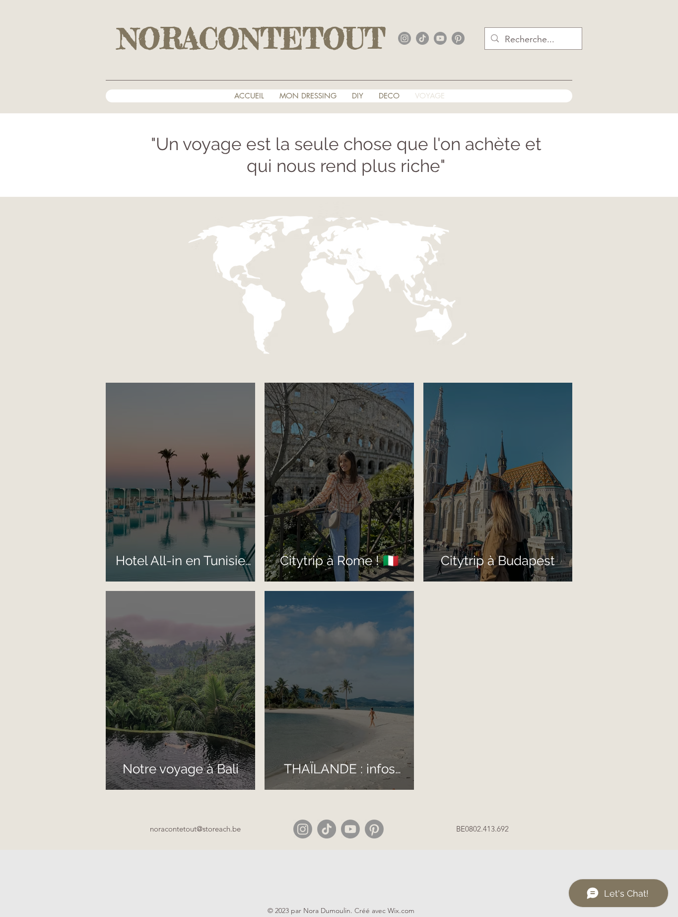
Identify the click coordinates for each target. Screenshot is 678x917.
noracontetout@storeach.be (195, 829)
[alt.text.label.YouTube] (440, 38)
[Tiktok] (326, 829)
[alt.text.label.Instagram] (404, 38)
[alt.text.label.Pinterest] (458, 38)
